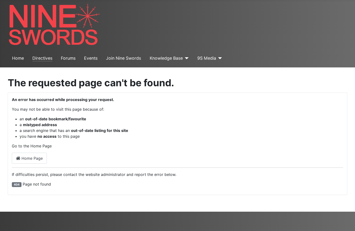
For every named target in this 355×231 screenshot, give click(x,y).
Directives (42, 58)
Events (91, 58)
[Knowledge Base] (186, 58)
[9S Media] (219, 58)
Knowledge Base (166, 58)
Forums (68, 58)
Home (18, 58)
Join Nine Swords (123, 58)
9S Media (206, 58)
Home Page (31, 158)
